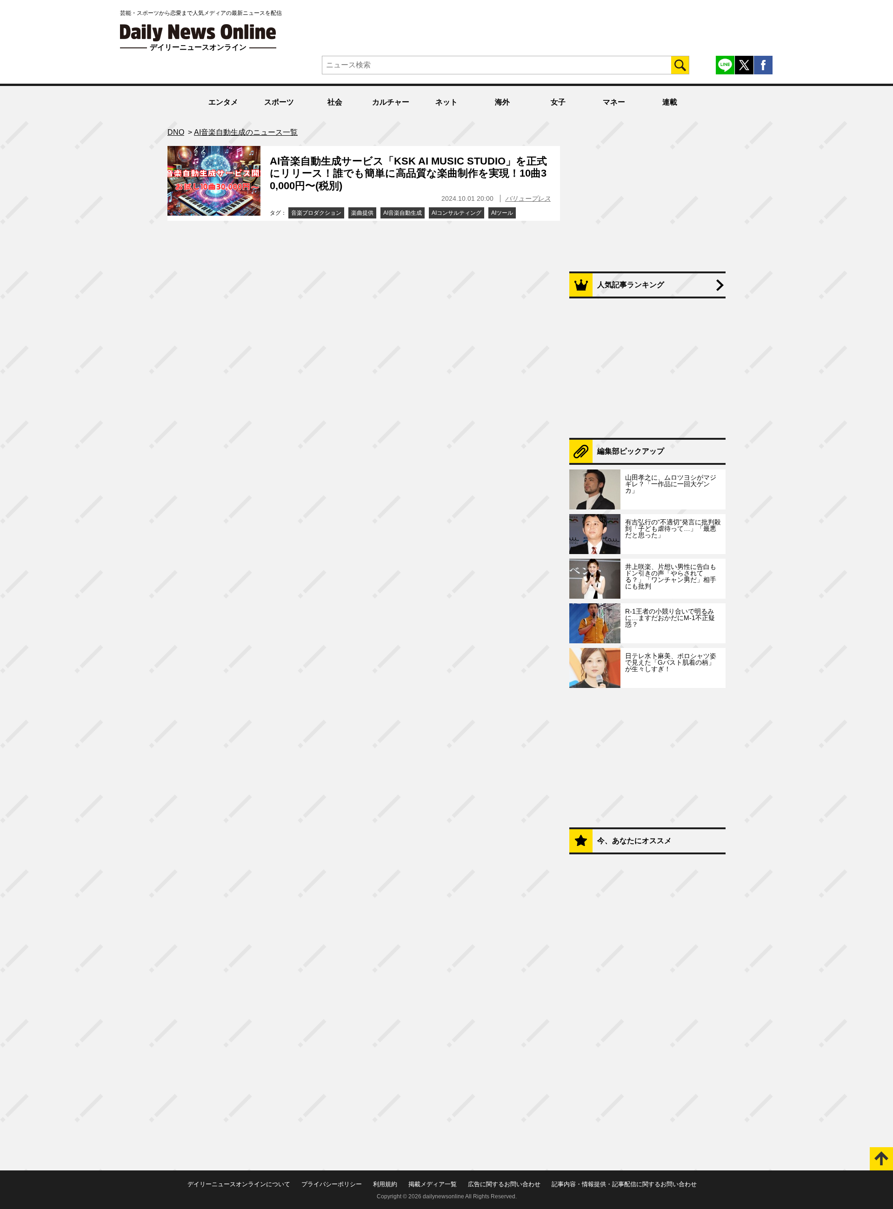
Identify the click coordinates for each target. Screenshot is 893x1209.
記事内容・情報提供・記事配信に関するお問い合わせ (624, 1184)
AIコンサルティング (456, 213)
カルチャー (390, 102)
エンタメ (223, 102)
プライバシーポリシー (331, 1184)
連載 (669, 102)
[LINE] (725, 65)
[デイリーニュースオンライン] (198, 32)
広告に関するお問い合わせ (504, 1184)
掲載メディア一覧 (432, 1184)
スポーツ (279, 102)
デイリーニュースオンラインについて (238, 1184)
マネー (614, 102)
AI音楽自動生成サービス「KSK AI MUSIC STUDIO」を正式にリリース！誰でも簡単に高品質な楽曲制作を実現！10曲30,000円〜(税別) (408, 173)
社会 (334, 102)
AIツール (502, 213)
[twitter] (744, 65)
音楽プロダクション (316, 213)
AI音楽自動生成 (402, 213)
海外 (502, 102)
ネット (446, 102)
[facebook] (763, 65)
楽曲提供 (362, 213)
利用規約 (385, 1184)
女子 (558, 102)
